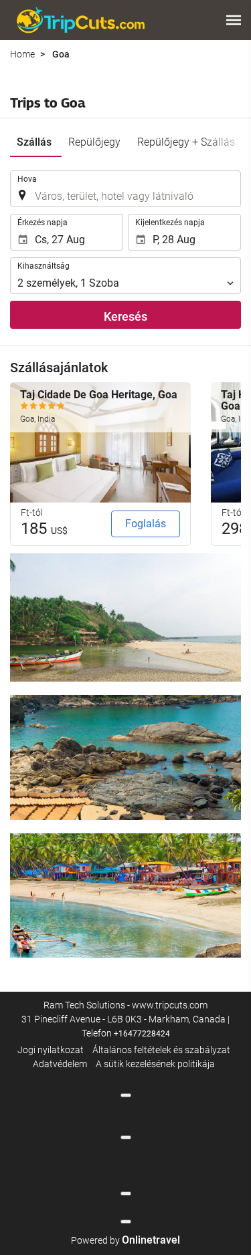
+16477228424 (142, 1033)
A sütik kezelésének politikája (155, 1064)
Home (22, 54)
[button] (233, 20)
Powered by (125, 1240)
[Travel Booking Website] (80, 20)
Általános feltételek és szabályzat (161, 1049)
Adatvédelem (60, 1064)
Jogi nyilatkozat (50, 1049)
